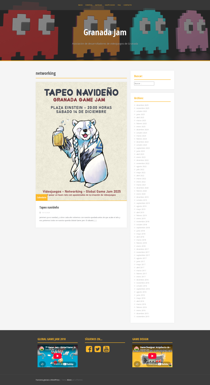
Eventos (89, 5)
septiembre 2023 (143, 148)
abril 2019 (140, 212)
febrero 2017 (141, 273)
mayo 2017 (140, 264)
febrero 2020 (141, 191)
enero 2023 (140, 157)
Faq (119, 5)
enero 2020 (140, 194)
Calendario (41, 197)
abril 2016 (140, 301)
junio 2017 (140, 261)
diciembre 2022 (142, 160)
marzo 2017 (141, 270)
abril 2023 (140, 154)
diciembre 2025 (142, 105)
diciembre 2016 (142, 280)
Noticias (98, 5)
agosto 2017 (141, 258)
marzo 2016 (141, 304)
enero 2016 (140, 310)
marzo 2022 (141, 178)
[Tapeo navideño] (81, 141)
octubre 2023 (141, 145)
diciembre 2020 (142, 188)
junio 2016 (140, 295)
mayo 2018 (140, 234)
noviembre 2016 (142, 283)
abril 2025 (140, 117)
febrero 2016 (141, 307)
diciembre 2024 (142, 129)
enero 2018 (140, 246)
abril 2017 (140, 267)
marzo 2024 (141, 136)
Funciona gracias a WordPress (48, 380)
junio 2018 (140, 231)
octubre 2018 (141, 224)
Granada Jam (105, 32)
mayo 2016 (140, 298)
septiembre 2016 (143, 289)
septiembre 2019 (143, 203)
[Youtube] (106, 351)
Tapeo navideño (49, 207)
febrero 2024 (141, 139)
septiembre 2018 (143, 227)
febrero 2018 (141, 243)
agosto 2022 (141, 166)
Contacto (128, 5)
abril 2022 (140, 175)
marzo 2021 (141, 185)
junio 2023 (140, 151)
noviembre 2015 (142, 316)
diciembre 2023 (142, 142)
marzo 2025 (141, 120)
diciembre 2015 (142, 313)
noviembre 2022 (142, 163)
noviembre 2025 (142, 108)
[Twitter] (98, 351)
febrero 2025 (141, 123)
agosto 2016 (141, 292)
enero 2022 (140, 182)
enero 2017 (140, 276)
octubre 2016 (141, 286)
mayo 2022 (140, 172)
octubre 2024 (141, 133)
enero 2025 (140, 126)
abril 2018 (140, 237)
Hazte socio (110, 5)
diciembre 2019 (142, 197)
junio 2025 (140, 114)
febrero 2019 (141, 215)
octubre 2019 (141, 200)
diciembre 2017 (142, 249)
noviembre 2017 (142, 252)
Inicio (80, 5)
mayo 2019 (140, 209)
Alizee (69, 380)
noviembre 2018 (142, 221)
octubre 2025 (141, 111)
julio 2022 (140, 169)
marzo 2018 (141, 240)
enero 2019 (140, 218)
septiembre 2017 (143, 255)
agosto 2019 (141, 206)
